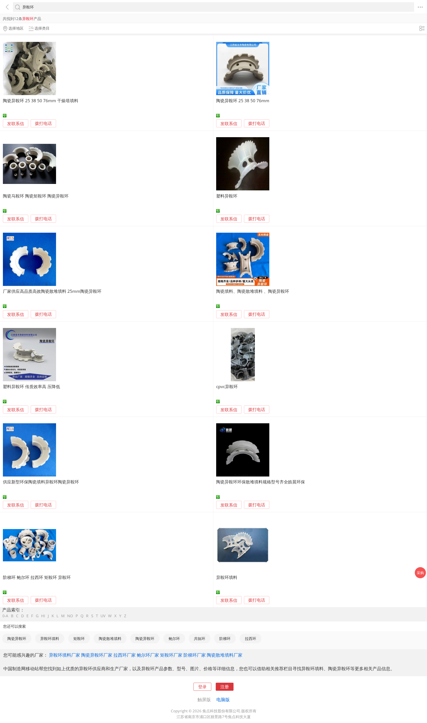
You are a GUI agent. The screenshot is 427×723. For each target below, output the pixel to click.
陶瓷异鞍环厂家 (96, 655)
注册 (224, 686)
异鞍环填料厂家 (64, 655)
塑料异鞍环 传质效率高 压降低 (31, 386)
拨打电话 (43, 123)
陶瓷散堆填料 (110, 638)
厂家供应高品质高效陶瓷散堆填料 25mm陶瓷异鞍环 (52, 291)
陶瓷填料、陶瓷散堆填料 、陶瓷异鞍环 (252, 291)
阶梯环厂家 (194, 655)
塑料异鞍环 (226, 196)
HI (43, 616)
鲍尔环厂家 (148, 655)
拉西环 (250, 638)
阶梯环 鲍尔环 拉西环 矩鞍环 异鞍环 (37, 577)
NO (70, 616)
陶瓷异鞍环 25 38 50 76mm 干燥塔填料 (40, 100)
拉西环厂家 (124, 655)
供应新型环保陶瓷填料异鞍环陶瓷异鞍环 (41, 482)
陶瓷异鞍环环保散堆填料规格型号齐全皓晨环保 (260, 482)
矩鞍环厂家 (171, 655)
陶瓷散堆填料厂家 (224, 655)
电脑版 (223, 699)
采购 (420, 572)
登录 (202, 686)
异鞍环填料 (226, 577)
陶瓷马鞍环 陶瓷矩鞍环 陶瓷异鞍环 (35, 196)
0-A (5, 616)
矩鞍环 (79, 638)
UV (103, 616)
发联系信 (15, 123)
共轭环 (199, 638)
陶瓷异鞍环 (16, 638)
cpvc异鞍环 (227, 386)
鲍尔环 (174, 638)
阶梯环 (225, 638)
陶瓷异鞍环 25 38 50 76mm (242, 100)
